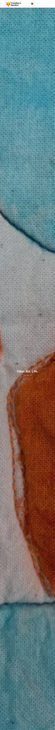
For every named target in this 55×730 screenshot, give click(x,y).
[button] (32, 4)
